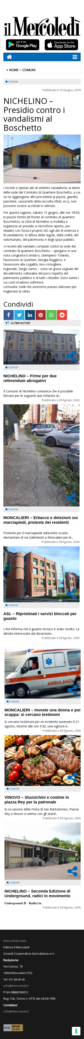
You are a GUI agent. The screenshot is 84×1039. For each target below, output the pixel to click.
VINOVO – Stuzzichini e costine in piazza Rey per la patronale (36, 799)
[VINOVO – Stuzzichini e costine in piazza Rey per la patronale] (42, 760)
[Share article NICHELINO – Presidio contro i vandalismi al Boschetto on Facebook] (9, 315)
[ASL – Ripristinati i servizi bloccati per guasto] (41, 574)
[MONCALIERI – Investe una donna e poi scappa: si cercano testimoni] (42, 674)
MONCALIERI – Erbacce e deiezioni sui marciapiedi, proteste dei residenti (40, 520)
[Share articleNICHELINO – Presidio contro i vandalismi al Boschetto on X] (19, 315)
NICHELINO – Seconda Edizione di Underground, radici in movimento (37, 893)
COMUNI (28, 70)
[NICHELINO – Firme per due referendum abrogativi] (41, 346)
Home (13, 70)
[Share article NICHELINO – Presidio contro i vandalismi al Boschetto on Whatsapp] (51, 315)
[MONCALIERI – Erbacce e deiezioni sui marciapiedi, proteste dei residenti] (41, 455)
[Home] (7, 57)
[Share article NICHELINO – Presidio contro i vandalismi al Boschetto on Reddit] (62, 315)
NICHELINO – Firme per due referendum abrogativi (30, 378)
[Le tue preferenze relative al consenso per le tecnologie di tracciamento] (76, 1031)
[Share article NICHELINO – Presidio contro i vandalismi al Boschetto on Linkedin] (30, 315)
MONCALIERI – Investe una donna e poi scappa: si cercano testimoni (42, 712)
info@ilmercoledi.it (15, 1011)
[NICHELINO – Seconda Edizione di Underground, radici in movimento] (42, 851)
